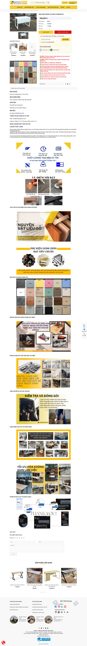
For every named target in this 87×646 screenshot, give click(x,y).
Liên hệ (62, 7)
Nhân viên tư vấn (46, 49)
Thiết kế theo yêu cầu (53, 7)
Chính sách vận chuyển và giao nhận (19, 607)
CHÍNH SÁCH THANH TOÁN (38, 612)
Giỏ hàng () (64, 2)
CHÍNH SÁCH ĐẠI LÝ (14, 609)
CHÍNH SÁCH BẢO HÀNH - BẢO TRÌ (39, 607)
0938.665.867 (51, 42)
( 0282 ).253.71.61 (32, 121)
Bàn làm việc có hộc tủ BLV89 (23, 53)
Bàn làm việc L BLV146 (13, 53)
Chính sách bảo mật (15, 604)
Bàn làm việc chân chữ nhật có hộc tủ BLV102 (35, 585)
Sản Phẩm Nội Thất (29, 7)
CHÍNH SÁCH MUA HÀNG (37, 609)
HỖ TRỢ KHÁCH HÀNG (37, 601)
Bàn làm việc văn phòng (33, 10)
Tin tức (68, 7)
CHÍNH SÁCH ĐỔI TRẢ (37, 604)
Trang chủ (19, 7)
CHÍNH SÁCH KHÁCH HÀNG (16, 601)
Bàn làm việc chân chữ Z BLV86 (52, 585)
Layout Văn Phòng (40, 7)
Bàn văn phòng (25, 10)
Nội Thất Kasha (66, 601)
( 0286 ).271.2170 (19, 121)
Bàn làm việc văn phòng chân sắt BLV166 (32, 54)
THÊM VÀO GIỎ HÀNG (63, 32)
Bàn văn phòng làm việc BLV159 (69, 585)
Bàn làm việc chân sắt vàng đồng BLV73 (17, 585)
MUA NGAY (46, 32)
